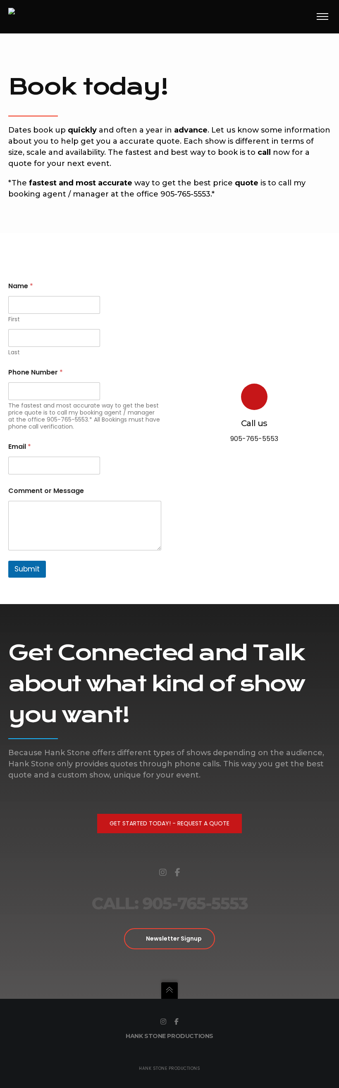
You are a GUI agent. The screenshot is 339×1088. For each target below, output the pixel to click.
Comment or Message (46, 491)
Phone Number (35, 372)
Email (19, 446)
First (14, 319)
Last (14, 352)
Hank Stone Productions (169, 1036)
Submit (27, 569)
